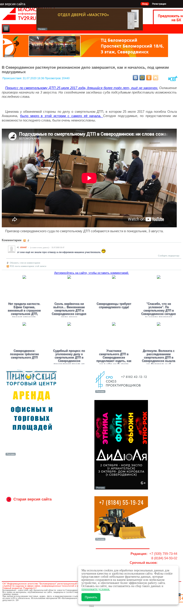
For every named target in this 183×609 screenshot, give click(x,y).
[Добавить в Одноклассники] (149, 77)
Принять (91, 597)
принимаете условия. (95, 589)
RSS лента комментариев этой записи (28, 266)
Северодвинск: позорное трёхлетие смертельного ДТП (24, 354)
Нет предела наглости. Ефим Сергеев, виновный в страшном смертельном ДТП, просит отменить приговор (24, 312)
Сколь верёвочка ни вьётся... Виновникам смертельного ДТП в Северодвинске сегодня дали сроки (69, 310)
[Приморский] (31, 455)
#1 (18, 247)
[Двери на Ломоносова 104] (89, 29)
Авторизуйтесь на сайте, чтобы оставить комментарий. (91, 273)
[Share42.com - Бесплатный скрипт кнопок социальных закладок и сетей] (155, 77)
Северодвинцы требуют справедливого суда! (114, 305)
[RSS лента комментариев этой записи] (24, 240)
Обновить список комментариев (25, 263)
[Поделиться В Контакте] (135, 77)
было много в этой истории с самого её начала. (61, 116)
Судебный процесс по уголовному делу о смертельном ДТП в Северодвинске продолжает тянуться (69, 357)
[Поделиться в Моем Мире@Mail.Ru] (142, 77)
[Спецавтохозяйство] (121, 540)
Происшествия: (12, 78)
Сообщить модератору (168, 256)
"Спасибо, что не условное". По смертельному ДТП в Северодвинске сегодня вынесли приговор (158, 310)
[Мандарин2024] (85, 56)
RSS (91, 605)
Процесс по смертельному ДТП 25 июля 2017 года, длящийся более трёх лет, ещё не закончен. (81, 88)
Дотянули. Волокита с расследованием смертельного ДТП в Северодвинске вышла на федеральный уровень (158, 359)
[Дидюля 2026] (121, 488)
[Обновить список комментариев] (28, 240)
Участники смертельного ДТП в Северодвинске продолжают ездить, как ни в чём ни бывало (113, 357)
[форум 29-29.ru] (121, 392)
